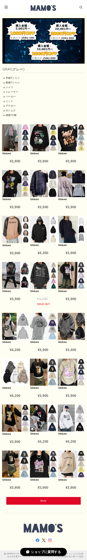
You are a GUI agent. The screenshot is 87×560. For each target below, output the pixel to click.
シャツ (9, 87)
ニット (9, 101)
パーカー (10, 96)
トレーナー (11, 91)
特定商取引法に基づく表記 (70, 556)
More (43, 500)
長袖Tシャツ (12, 82)
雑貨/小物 (10, 115)
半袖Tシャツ (12, 78)
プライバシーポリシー (45, 556)
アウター (10, 105)
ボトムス (10, 110)
